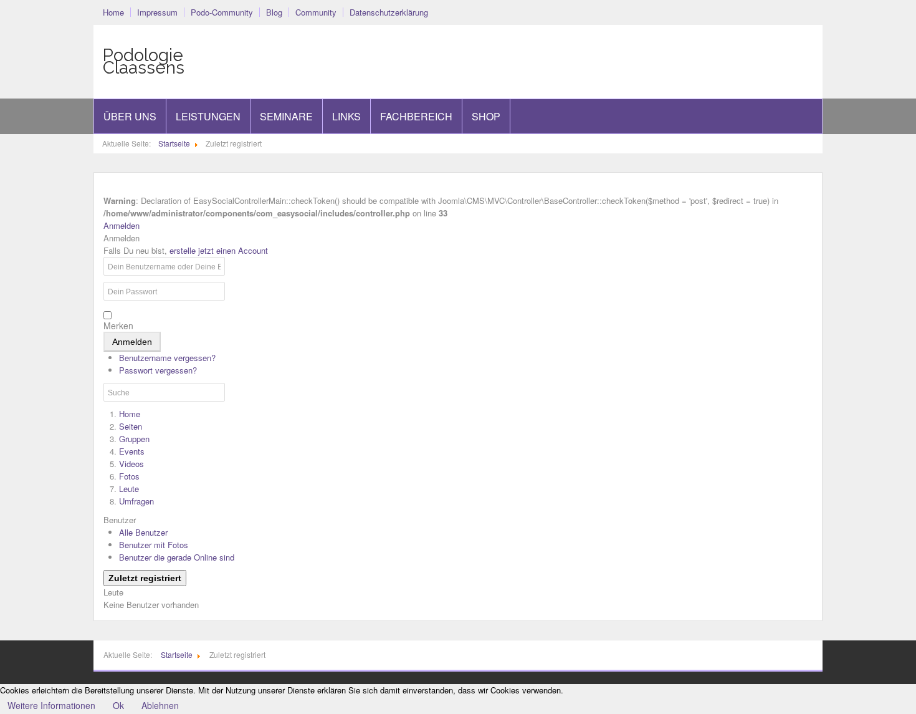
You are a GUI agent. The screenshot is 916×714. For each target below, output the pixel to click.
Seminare (286, 116)
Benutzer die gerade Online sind (176, 557)
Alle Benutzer (143, 532)
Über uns (129, 116)
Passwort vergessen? (158, 370)
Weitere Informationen (51, 705)
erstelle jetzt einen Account (218, 250)
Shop (486, 116)
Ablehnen (160, 705)
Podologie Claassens (143, 61)
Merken (118, 325)
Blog (274, 12)
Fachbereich (416, 116)
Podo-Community (222, 12)
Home (113, 12)
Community (315, 12)
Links (346, 116)
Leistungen (208, 116)
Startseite (174, 143)
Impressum (157, 12)
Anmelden (132, 342)
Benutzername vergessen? (167, 358)
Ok (118, 705)
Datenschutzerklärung (389, 12)
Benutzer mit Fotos (153, 545)
